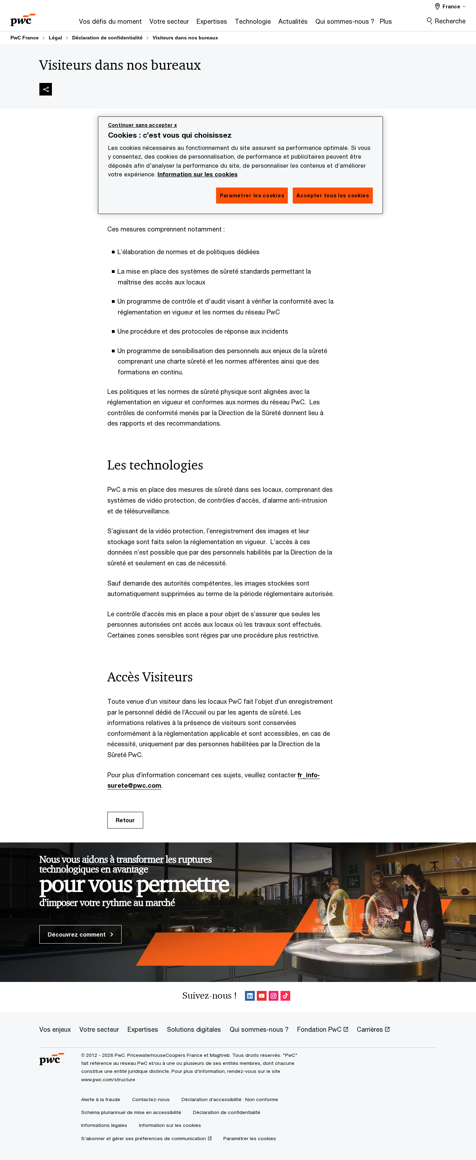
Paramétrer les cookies (249, 1138)
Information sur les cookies (198, 174)
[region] (240, 165)
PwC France (24, 37)
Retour (125, 820)
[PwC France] (23, 17)
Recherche (450, 21)
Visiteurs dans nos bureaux (185, 37)
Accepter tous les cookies (333, 195)
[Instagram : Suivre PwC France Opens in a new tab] (273, 997)
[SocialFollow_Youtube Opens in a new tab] (262, 997)
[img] (45, 89)
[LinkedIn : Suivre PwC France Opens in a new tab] (250, 997)
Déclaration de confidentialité (107, 37)
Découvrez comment (77, 934)
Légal (55, 37)
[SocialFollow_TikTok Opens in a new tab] (285, 997)
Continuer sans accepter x (142, 125)
